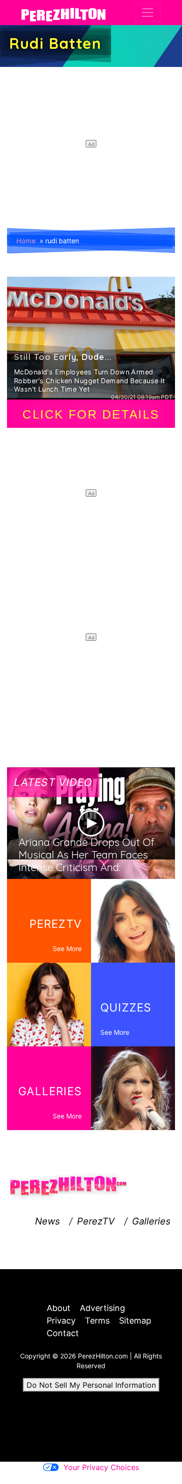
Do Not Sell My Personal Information (91, 1385)
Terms (97, 1320)
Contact (63, 1333)
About (58, 1308)
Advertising (102, 1308)
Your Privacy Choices (101, 1467)
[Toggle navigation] (147, 12)
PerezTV (96, 1221)
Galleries (151, 1221)
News (47, 1221)
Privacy (61, 1320)
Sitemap (135, 1320)
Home (25, 241)
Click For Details (91, 414)
